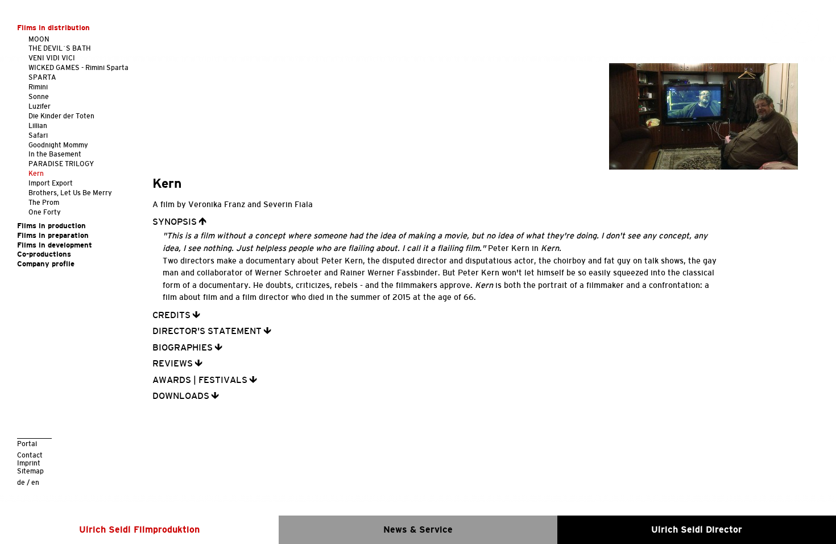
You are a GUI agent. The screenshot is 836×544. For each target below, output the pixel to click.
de (21, 482)
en (35, 482)
